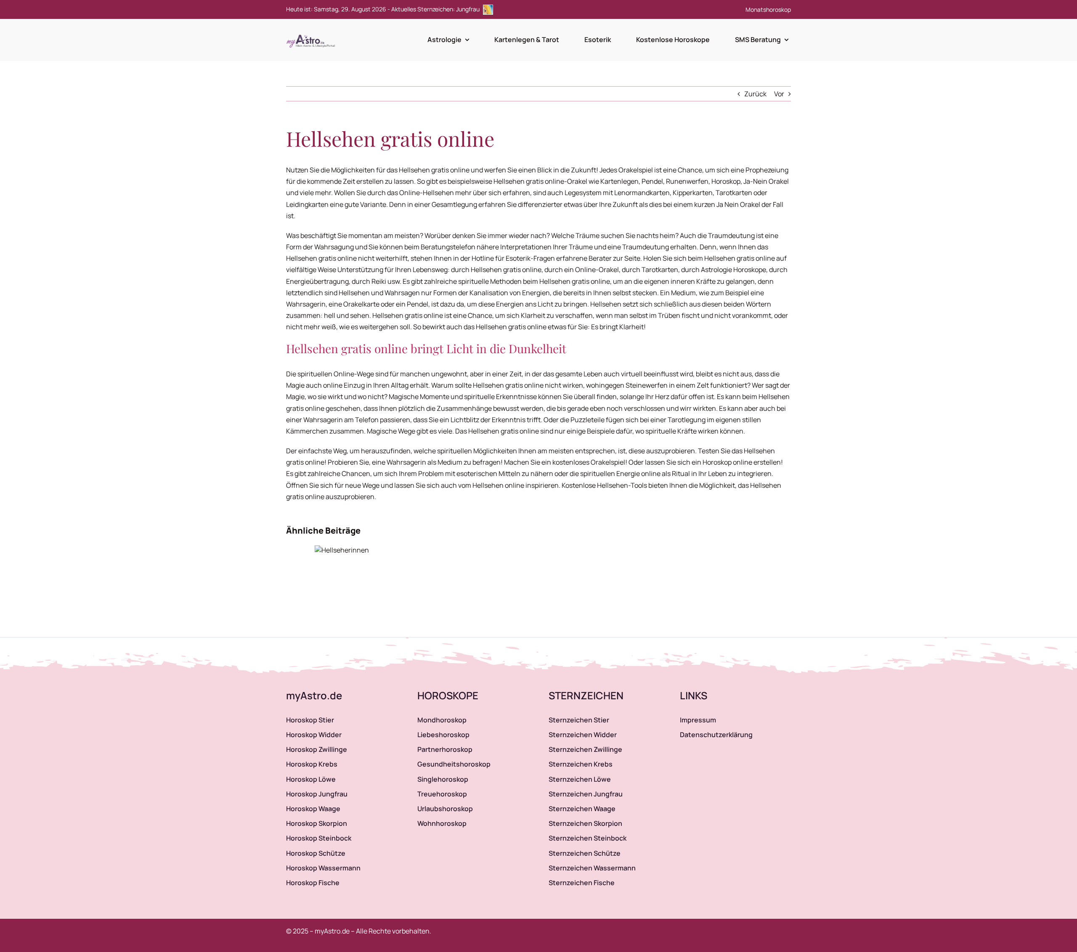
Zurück (755, 93)
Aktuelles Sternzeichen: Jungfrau (436, 9)
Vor (779, 93)
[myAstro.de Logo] (312, 35)
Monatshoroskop (768, 9)
